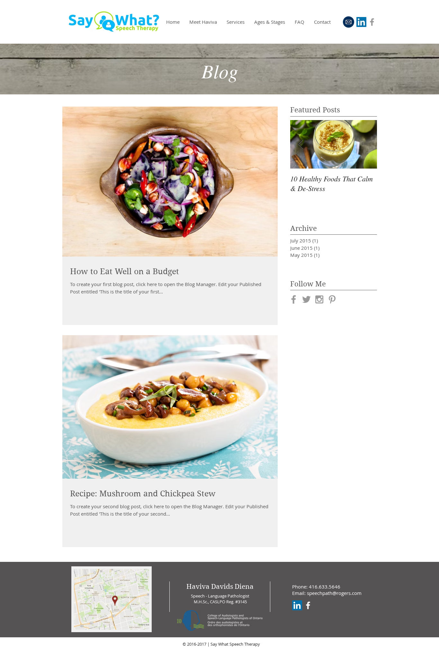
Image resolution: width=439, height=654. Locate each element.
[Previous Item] (300, 144)
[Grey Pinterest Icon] (332, 299)
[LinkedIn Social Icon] (361, 22)
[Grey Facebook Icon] (372, 22)
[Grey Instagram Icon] (319, 299)
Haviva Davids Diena (220, 586)
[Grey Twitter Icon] (306, 299)
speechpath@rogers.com (334, 593)
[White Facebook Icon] (308, 605)
